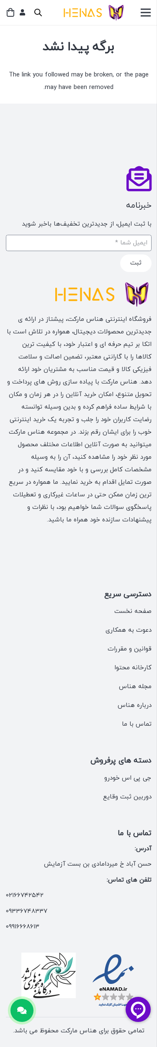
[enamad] (113, 981)
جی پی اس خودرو (128, 778)
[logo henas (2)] (91, 12)
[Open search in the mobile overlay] (38, 13)
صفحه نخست (133, 611)
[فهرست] (146, 12)
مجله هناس (135, 686)
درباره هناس (135, 705)
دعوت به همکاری (129, 630)
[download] (48, 975)
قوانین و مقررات (130, 649)
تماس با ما (137, 724)
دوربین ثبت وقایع (127, 797)
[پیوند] (22, 12)
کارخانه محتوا (133, 667)
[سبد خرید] (10, 12)
